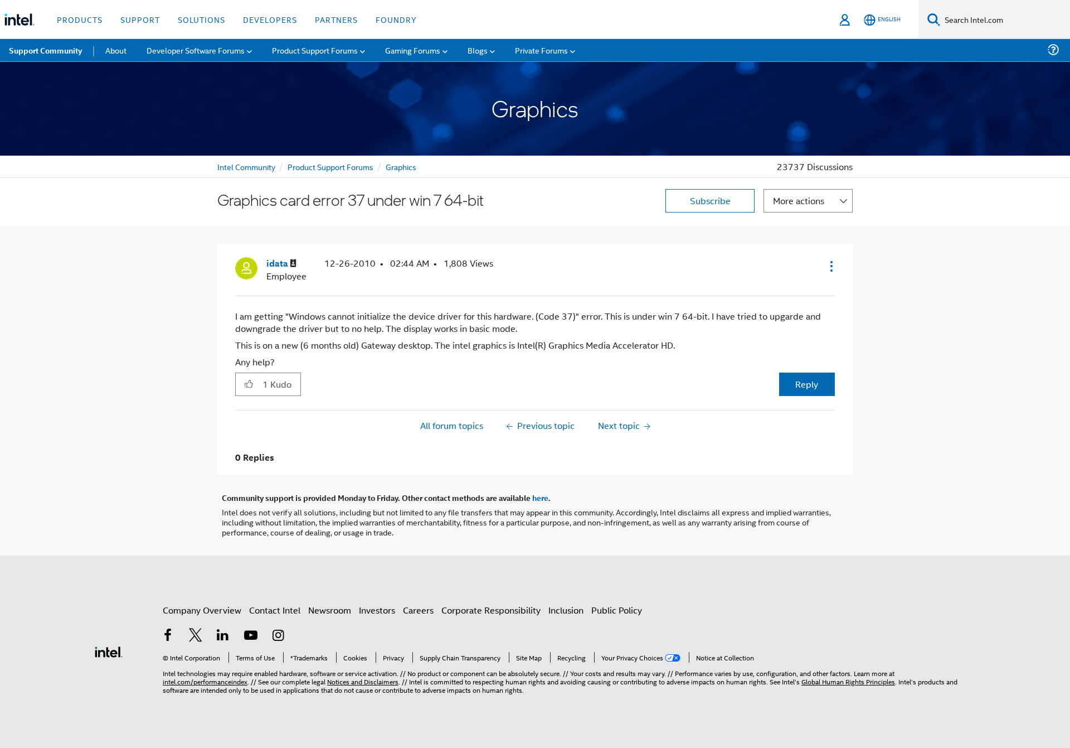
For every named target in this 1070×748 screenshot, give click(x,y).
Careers (418, 610)
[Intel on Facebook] (167, 636)
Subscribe (710, 200)
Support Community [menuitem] (45, 50)
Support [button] (140, 19)
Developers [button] (270, 19)
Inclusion (565, 610)
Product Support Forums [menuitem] (315, 50)
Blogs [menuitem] (478, 50)
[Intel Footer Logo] (109, 650)
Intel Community (246, 166)
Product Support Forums (330, 166)
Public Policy (616, 610)
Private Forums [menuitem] (541, 50)
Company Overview (202, 610)
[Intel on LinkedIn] (222, 636)
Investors (377, 610)
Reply (806, 384)
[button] (830, 266)
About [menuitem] (116, 50)
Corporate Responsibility (491, 610)
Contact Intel (274, 610)
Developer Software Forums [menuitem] (196, 50)
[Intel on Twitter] (195, 636)
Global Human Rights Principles (848, 681)
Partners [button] (336, 19)
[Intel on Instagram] (278, 636)
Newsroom (329, 610)
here (540, 497)
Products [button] (80, 19)
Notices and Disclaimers (362, 681)
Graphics (401, 166)
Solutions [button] (201, 19)
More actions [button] (798, 200)
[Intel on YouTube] (250, 636)
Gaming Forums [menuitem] (412, 50)
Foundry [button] (396, 19)
